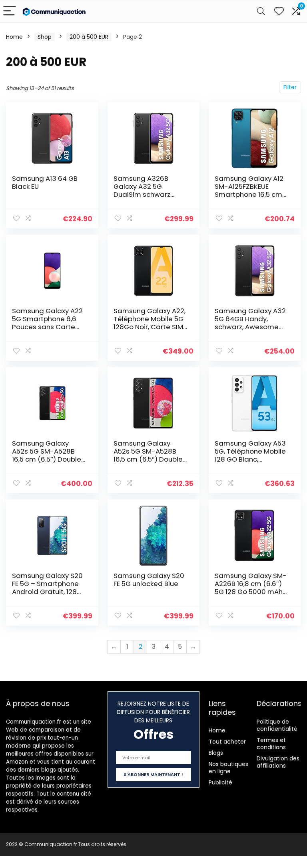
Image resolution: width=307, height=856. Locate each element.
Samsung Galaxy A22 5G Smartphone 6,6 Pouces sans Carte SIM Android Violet (47, 323)
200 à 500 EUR (89, 37)
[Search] (261, 11)
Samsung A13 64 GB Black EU (45, 182)
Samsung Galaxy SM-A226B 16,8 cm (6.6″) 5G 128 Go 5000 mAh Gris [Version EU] (251, 587)
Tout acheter (227, 742)
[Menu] (9, 11)
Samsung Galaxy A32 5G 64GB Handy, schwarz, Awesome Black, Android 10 (250, 323)
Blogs (216, 753)
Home (14, 37)
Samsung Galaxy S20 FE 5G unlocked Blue (149, 579)
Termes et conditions (271, 743)
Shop (45, 37)
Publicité (220, 782)
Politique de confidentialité (277, 725)
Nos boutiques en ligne (228, 767)
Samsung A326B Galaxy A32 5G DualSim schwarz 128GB (142, 190)
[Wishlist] (279, 11)
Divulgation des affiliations (278, 762)
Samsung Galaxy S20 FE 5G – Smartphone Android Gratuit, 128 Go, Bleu (47, 587)
